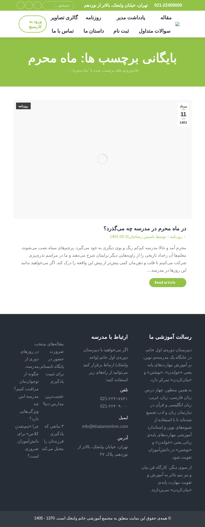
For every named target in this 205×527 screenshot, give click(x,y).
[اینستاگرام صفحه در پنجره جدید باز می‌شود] (38, 5)
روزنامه (23, 106)
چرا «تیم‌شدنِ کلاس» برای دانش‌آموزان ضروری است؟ (27, 441)
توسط (147, 236)
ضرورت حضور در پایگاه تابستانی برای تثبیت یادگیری (51, 366)
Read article (165, 282)
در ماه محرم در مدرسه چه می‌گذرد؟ (145, 228)
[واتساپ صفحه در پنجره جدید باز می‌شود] (29, 5)
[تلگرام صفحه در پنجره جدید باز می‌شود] (21, 5)
